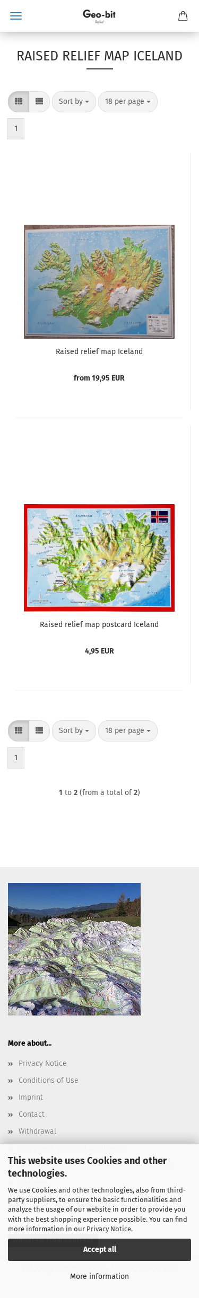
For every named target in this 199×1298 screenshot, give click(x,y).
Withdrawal (37, 1131)
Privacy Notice (108, 1229)
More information (99, 1276)
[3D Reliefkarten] (99, 16)
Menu (16, 16)
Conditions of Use (49, 1080)
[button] (18, 101)
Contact (32, 1114)
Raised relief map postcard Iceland (99, 624)
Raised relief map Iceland (99, 351)
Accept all (99, 1249)
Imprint (31, 1097)
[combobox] (74, 101)
